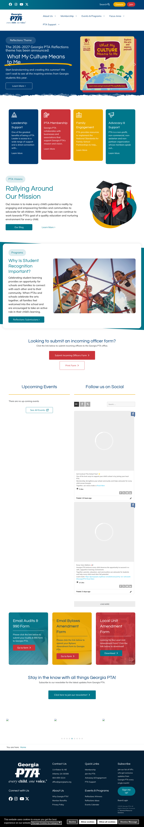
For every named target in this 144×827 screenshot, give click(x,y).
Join (131, 4)
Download (110, 653)
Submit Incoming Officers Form (71, 355)
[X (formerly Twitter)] (27, 798)
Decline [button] (72, 822)
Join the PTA (90, 774)
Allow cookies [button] (87, 822)
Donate (119, 4)
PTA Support (90, 782)
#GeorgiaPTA (81, 579)
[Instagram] (16, 798)
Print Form (71, 365)
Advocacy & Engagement (95, 778)
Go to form (23, 647)
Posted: (84, 498)
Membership (90, 769)
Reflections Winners (93, 796)
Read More (101, 486)
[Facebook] (10, 798)
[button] (9, 64)
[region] (72, 64)
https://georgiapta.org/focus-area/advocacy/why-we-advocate (107, 577)
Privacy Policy (58, 804)
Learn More (17, 153)
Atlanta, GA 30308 (60, 774)
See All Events (38, 410)
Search (103, 4)
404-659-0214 (58, 778)
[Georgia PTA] (20, 18)
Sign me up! (126, 791)
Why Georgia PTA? (60, 796)
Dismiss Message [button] (128, 822)
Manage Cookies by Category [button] (46, 823)
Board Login (123, 800)
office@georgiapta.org (61, 782)
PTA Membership (56, 123)
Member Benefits (59, 800)
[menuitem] (49, 16)
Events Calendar (92, 804)
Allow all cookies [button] (107, 822)
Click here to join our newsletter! (71, 694)
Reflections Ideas (92, 800)
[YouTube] (21, 4)
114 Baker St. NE (59, 769)
